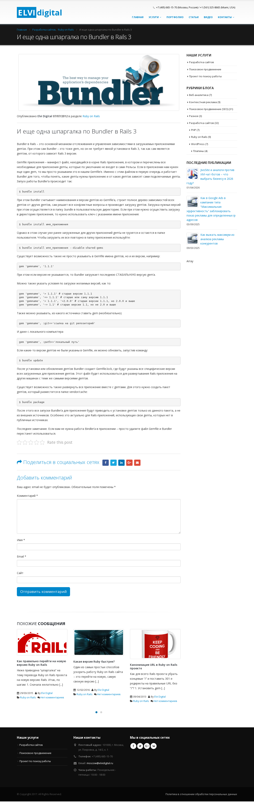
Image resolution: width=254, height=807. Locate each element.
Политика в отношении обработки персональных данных (201, 793)
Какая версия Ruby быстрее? (94, 661)
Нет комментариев (52, 697)
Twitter (113, 463)
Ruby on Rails (91, 116)
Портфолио (175, 17)
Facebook (105, 463)
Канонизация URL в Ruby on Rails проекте (153, 666)
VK (154, 745)
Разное (193, 116)
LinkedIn (121, 463)
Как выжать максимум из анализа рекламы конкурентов (217, 239)
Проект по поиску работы (205, 76)
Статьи (194, 17)
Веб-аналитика (198, 95)
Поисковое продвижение (205, 69)
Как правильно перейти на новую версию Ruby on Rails (41, 663)
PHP (193, 130)
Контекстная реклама (203, 102)
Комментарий (27, 496)
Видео (208, 17)
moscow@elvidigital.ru (100, 762)
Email (137, 463)
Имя (21, 540)
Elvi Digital (47, 693)
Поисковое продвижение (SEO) (208, 109)
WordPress (198, 144)
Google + (129, 463)
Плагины (198, 151)
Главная (137, 17)
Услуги (154, 17)
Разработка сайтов (201, 62)
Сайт (20, 573)
